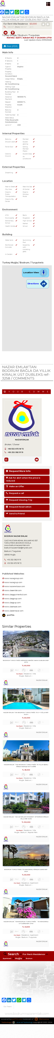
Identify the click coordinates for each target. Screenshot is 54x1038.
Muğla (18, 958)
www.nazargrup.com (13, 582)
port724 (10, 615)
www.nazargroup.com (13, 578)
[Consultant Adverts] (6, 459)
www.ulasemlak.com (13, 590)
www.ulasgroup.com (13, 599)
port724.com (16, 1019)
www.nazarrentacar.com (14, 586)
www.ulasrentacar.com (13, 611)
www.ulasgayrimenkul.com (15, 595)
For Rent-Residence (34, 954)
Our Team (8, 1006)
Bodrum (29, 958)
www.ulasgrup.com (12, 603)
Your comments (30, 391)
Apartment (7, 958)
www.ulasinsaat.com (12, 607)
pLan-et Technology (24, 1022)
